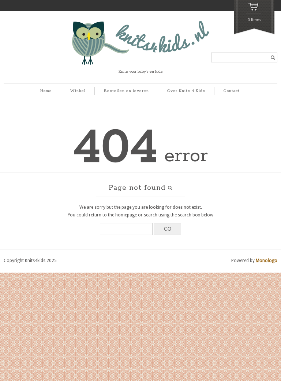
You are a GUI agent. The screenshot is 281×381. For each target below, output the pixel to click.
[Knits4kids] (140, 63)
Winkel (78, 90)
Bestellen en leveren (126, 90)
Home (46, 90)
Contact (232, 90)
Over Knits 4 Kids (186, 90)
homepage (126, 215)
